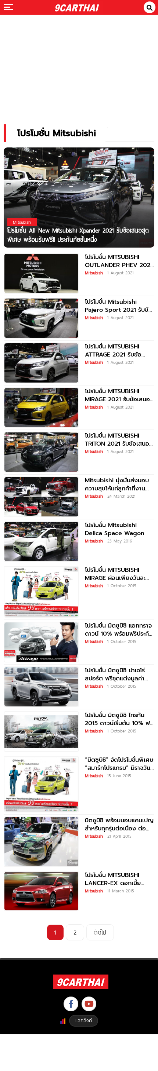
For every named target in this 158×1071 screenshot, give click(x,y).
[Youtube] (89, 1004)
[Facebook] (71, 1004)
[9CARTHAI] (77, 7)
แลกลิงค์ (83, 1020)
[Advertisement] (79, 64)
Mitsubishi (94, 272)
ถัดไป (100, 932)
